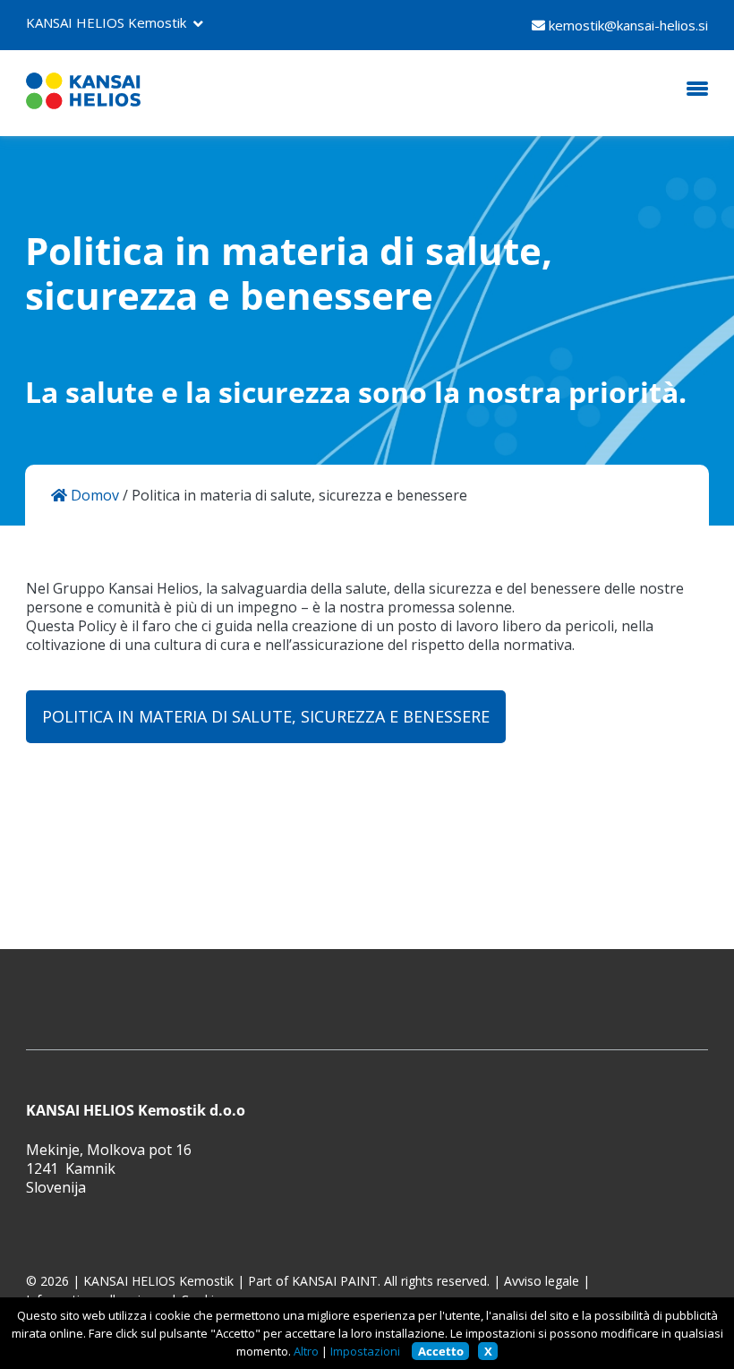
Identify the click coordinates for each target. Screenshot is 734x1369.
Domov (93, 495)
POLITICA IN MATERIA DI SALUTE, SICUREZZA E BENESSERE (266, 716)
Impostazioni (365, 1351)
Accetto (441, 1351)
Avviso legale (541, 1281)
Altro (306, 1351)
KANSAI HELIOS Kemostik (106, 22)
